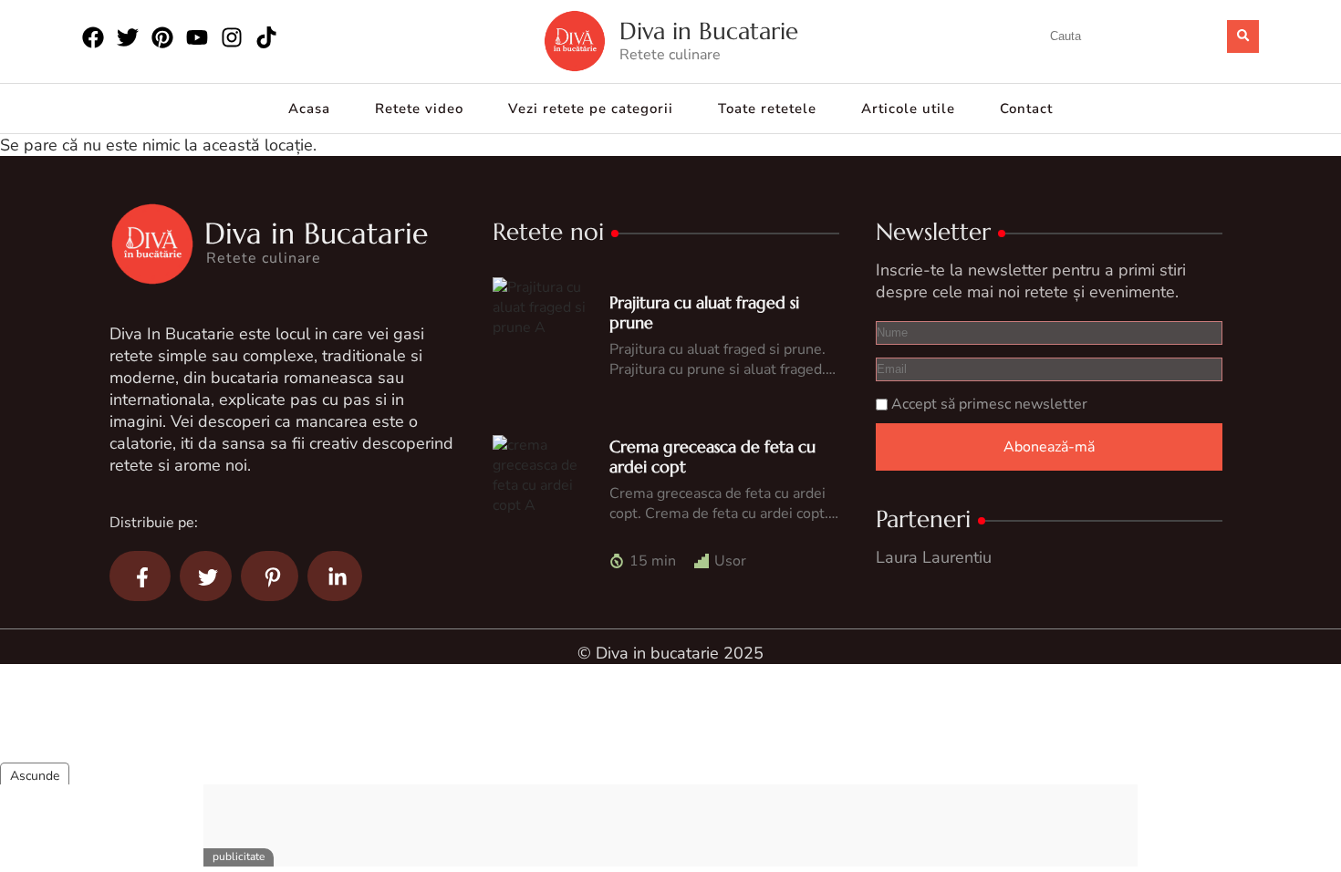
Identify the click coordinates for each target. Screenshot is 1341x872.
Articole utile (908, 108)
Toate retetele (767, 108)
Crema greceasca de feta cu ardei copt (712, 456)
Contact (1026, 108)
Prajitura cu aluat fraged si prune (704, 312)
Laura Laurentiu (934, 557)
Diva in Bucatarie (708, 31)
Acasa (309, 108)
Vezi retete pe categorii (590, 108)
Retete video (419, 108)
